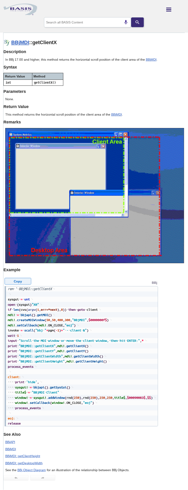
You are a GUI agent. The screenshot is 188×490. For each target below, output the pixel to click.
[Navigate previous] (15, 478)
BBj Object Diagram (31, 470)
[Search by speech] (126, 22)
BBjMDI (20, 42)
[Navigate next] (42, 478)
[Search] (137, 22)
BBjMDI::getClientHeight (22, 456)
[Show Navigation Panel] (175, 9)
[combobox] (87, 22)
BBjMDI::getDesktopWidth (24, 463)
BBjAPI (10, 442)
